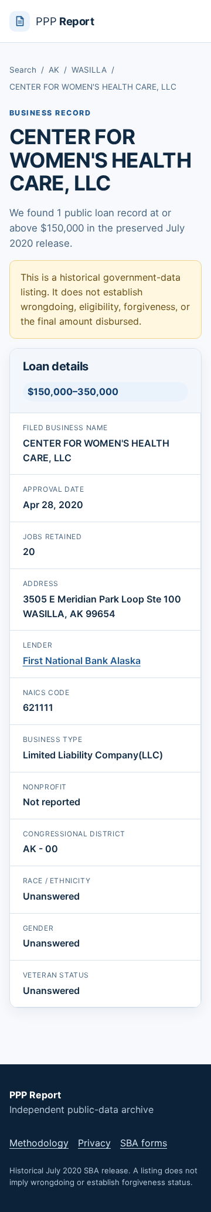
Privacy (94, 1143)
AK (54, 69)
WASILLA (89, 69)
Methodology (39, 1143)
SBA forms (143, 1143)
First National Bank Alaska (82, 660)
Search (22, 69)
